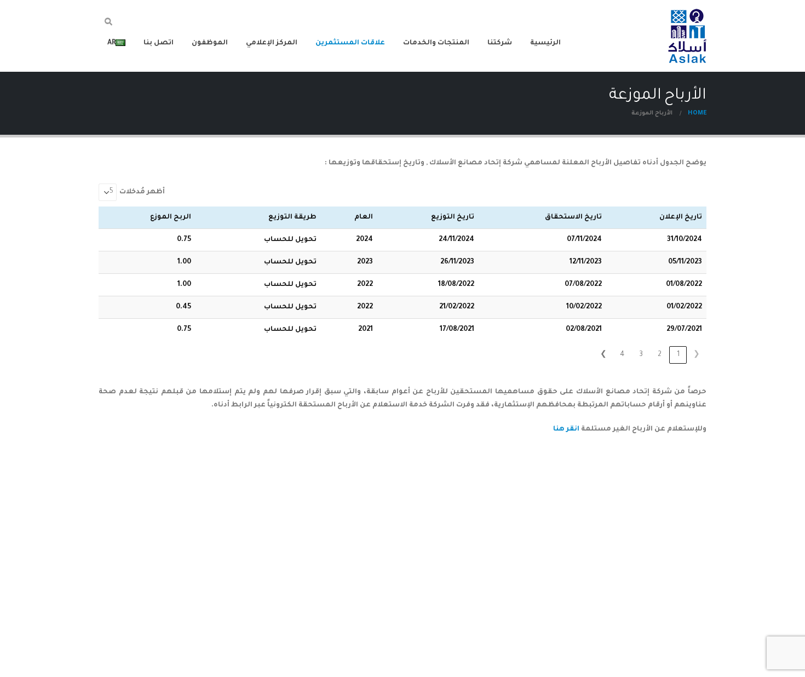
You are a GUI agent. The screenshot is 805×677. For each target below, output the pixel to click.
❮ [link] (696, 355)
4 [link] (622, 355)
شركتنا (499, 43)
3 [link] (641, 355)
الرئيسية (545, 43)
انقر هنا (566, 429)
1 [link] (678, 355)
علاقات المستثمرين (350, 43)
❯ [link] (603, 355)
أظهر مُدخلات (142, 192)
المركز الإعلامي (271, 43)
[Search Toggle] (108, 23)
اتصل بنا (158, 43)
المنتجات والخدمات (436, 43)
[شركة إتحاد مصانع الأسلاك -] (687, 36)
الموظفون (210, 43)
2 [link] (660, 355)
